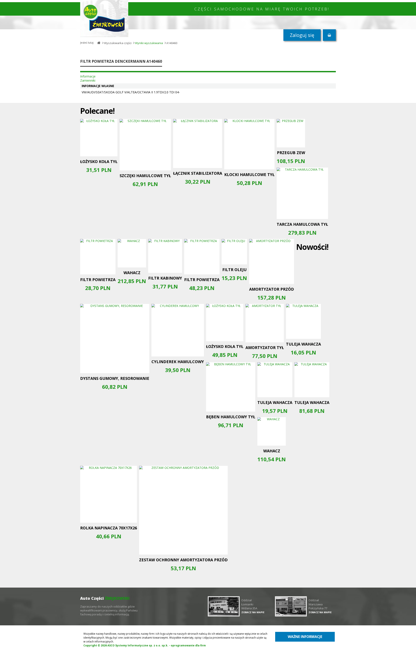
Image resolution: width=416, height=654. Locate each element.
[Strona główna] (104, 18)
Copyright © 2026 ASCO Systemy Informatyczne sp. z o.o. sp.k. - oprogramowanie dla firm (144, 645)
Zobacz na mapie (252, 612)
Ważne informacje (305, 636)
